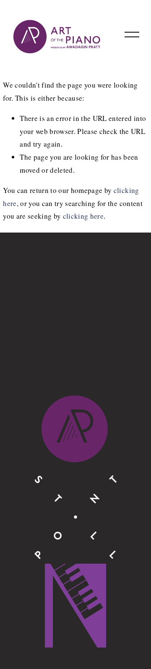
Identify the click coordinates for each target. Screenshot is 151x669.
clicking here (83, 216)
